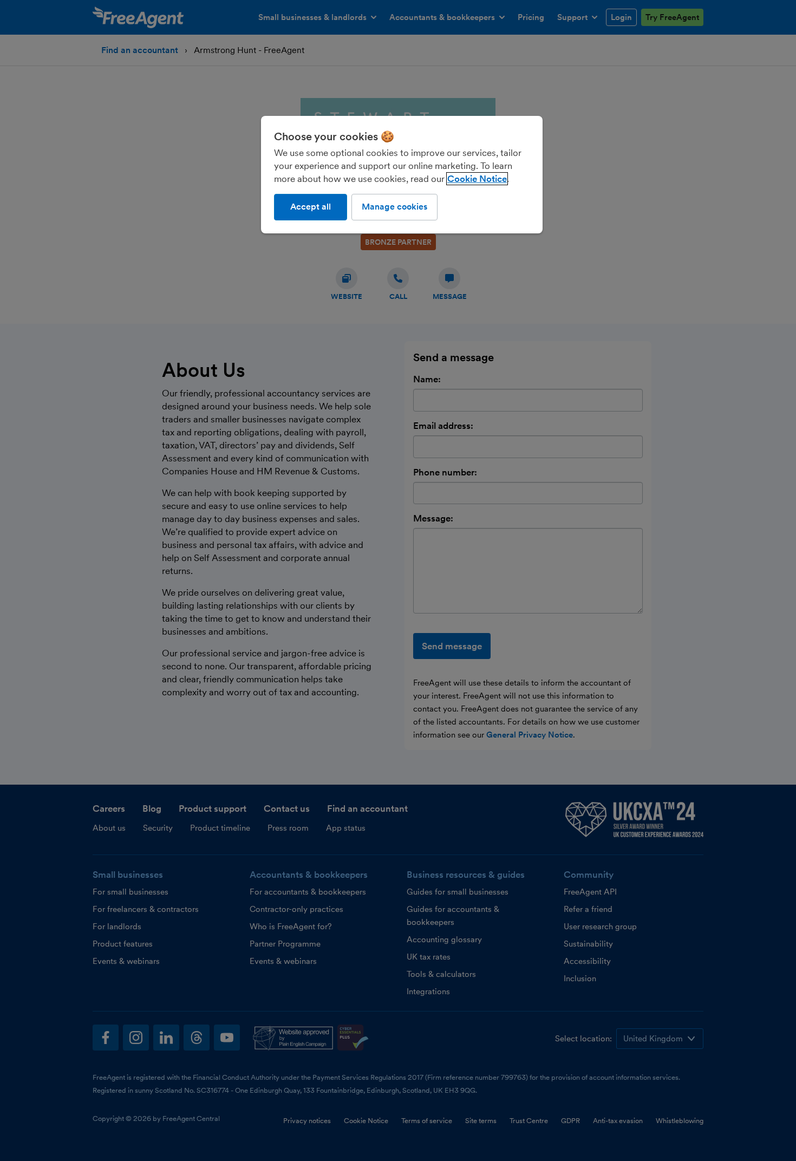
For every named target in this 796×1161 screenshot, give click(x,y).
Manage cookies (394, 206)
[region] (402, 174)
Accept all (310, 206)
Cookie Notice (477, 178)
